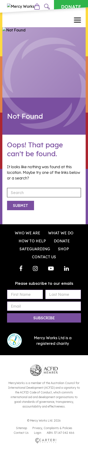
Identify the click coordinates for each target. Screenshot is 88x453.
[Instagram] (35, 268)
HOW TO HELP (32, 241)
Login (37, 432)
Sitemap (21, 428)
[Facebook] (21, 268)
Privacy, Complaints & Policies (52, 428)
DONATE (71, 7)
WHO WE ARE (27, 233)
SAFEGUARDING (34, 249)
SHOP (63, 249)
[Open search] (47, 7)
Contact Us (21, 432)
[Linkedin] (66, 268)
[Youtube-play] (51, 268)
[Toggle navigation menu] (77, 20)
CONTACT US (44, 257)
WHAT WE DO (60, 233)
